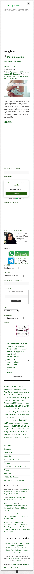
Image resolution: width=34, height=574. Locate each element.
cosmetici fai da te (23, 392)
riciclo (24, 429)
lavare (27, 76)
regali (15, 420)
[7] (21, 376)
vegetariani (18, 437)
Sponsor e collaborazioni (14, 480)
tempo (6, 437)
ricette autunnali (16, 423)
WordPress (17, 565)
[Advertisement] (17, 31)
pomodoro (22, 414)
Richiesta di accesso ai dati (16, 467)
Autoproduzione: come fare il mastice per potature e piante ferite (15, 508)
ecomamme (16, 400)
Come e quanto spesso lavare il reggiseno (14, 62)
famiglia (11, 406)
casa (7, 392)
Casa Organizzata (11, 72)
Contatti (7, 449)
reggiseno (13, 78)
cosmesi (14, 392)
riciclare (14, 429)
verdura (27, 437)
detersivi (17, 395)
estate (21, 403)
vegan (11, 437)
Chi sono (7, 446)
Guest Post (8, 453)
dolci (16, 397)
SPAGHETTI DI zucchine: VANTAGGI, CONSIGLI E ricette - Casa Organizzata (16, 525)
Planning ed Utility (12, 460)
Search (6, 470)
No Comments (15, 74)
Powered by (12, 198)
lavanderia (20, 76)
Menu (13, 409)
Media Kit (7, 456)
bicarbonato (25, 389)
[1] (12, 376)
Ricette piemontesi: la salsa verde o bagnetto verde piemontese (16, 492)
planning (13, 414)
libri (7, 409)
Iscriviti (16, 193)
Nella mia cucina (11, 477)
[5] (18, 376)
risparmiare (12, 432)
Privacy (7, 463)
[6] (19, 376)
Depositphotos (13, 558)
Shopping (7, 473)
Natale (19, 409)
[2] (14, 376)
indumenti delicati (10, 76)
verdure (7, 440)
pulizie (19, 417)
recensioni (8, 420)
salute (11, 434)
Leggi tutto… (8, 121)
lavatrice (6, 78)
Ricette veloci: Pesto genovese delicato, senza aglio (17, 529)
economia (10, 403)
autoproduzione (15, 387)
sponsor (22, 434)
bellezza (17, 389)
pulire (10, 417)
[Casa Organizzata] (13, 6)
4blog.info (21, 560)
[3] (15, 376)
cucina (8, 395)
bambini (9, 389)
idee (23, 406)
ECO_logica (24, 72)
